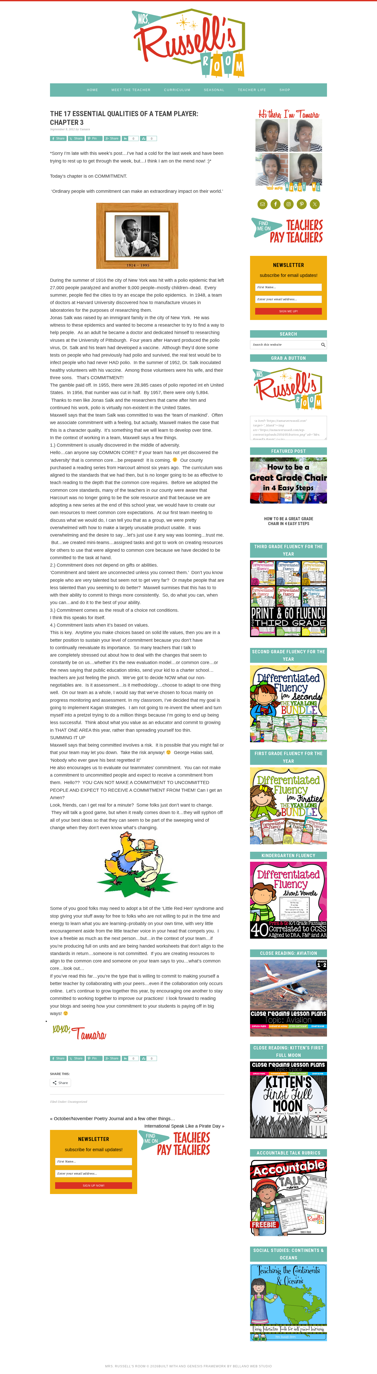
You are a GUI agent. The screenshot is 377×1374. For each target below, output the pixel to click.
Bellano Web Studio (252, 1366)
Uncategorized (77, 1102)
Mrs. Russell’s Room (125, 1366)
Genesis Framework (206, 1366)
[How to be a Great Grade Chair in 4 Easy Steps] (288, 502)
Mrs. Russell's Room (188, 42)
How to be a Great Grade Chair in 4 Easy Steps (288, 521)
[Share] (125, 138)
